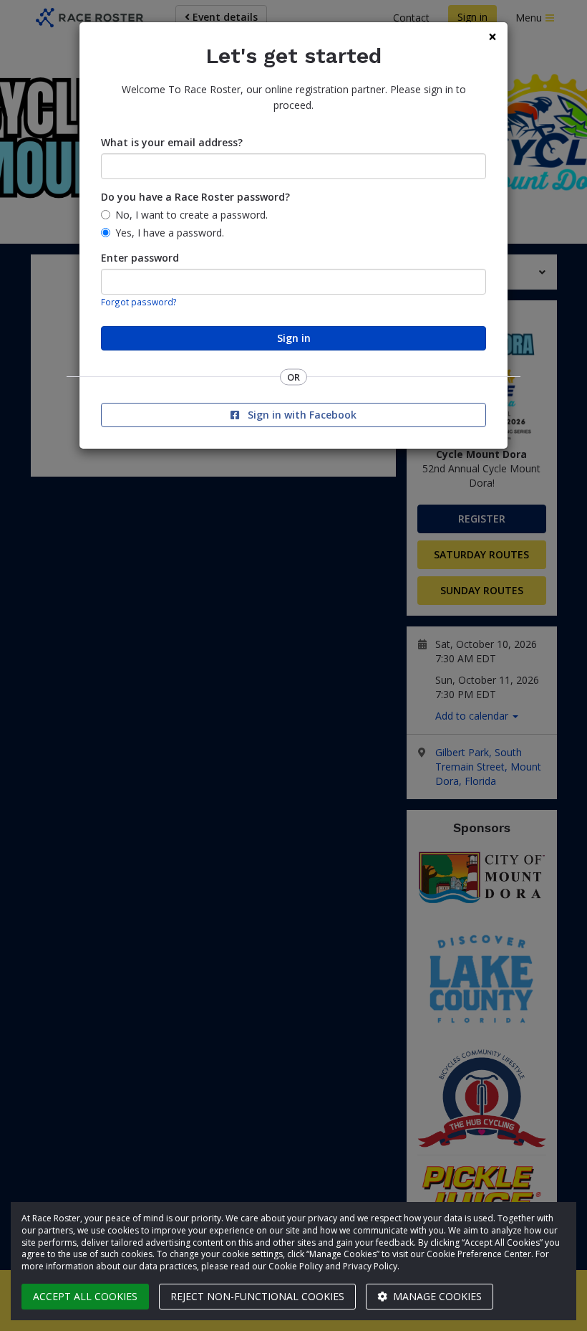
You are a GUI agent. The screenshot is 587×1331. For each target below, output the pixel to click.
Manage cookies (436, 1296)
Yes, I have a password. (169, 232)
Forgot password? (139, 301)
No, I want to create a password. (191, 214)
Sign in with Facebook (300, 414)
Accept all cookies (85, 1296)
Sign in (294, 338)
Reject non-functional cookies (257, 1296)
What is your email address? (172, 142)
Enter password (140, 257)
